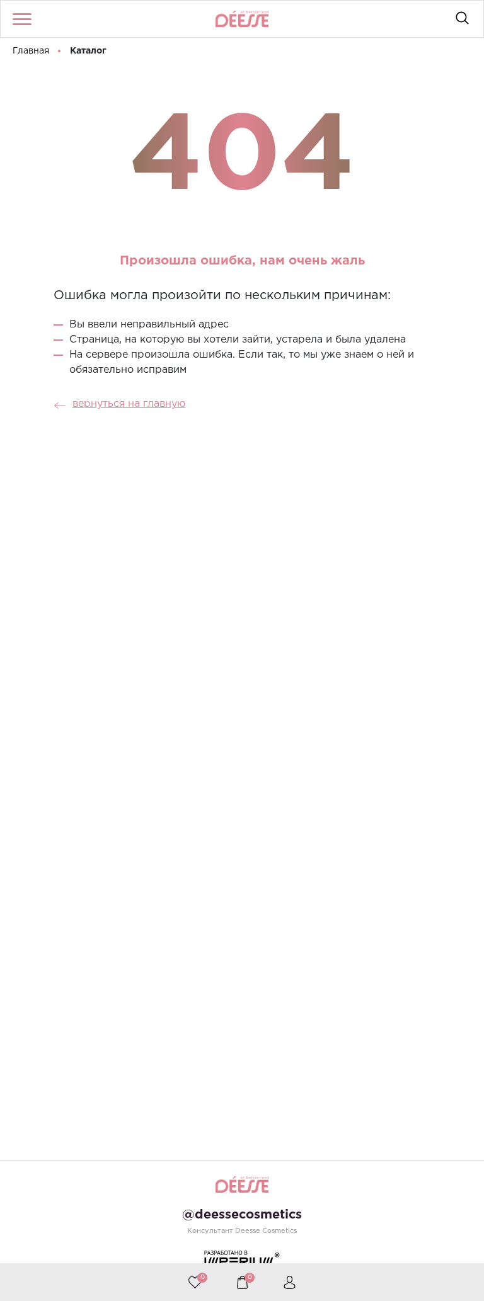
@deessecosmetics (242, 1214)
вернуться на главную (128, 404)
